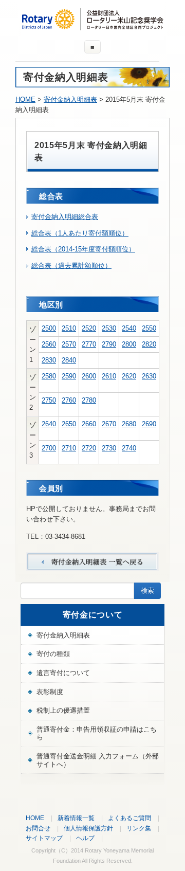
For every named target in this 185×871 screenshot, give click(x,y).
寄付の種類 (53, 654)
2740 (129, 448)
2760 (69, 400)
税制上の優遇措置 (63, 710)
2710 (69, 448)
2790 (109, 344)
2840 (69, 360)
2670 (109, 424)
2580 (49, 376)
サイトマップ (44, 837)
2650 (69, 424)
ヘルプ (85, 837)
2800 (129, 344)
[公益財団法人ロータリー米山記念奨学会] (92, 25)
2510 (69, 328)
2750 (49, 400)
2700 (49, 448)
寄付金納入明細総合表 (64, 217)
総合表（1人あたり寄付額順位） (79, 233)
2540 (129, 328)
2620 (129, 376)
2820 (149, 344)
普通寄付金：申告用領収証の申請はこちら (96, 733)
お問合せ (38, 828)
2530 (109, 328)
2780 (89, 400)
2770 (89, 344)
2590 (69, 376)
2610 (109, 376)
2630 (149, 376)
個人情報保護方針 (88, 828)
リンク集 (138, 828)
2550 (149, 328)
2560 (49, 344)
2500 (49, 328)
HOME (25, 99)
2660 (89, 424)
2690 (149, 424)
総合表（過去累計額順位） (71, 265)
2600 (89, 376)
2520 (89, 328)
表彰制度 (49, 692)
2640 (49, 424)
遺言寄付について (63, 673)
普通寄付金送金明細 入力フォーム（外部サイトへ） (97, 760)
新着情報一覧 (76, 817)
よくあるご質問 (129, 817)
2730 (109, 448)
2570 (69, 344)
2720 (89, 448)
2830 (49, 360)
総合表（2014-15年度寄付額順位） (83, 249)
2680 (129, 424)
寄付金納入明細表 (70, 99)
